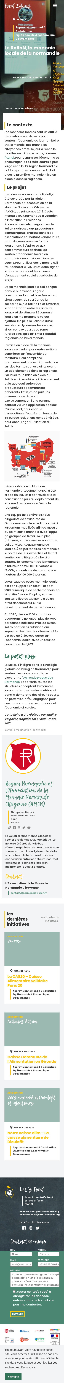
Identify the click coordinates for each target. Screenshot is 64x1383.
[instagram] (19, 828)
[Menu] (55, 5)
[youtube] (29, 828)
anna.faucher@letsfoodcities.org (39, 1211)
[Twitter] (38, 1228)
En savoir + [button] (28, 1367)
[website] (9, 828)
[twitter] (23, 828)
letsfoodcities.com (34, 1222)
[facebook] (14, 828)
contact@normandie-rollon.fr (29, 892)
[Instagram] (30, 1228)
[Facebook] (24, 1228)
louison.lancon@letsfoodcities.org (40, 1214)
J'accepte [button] (13, 1376)
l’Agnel (9, 158)
